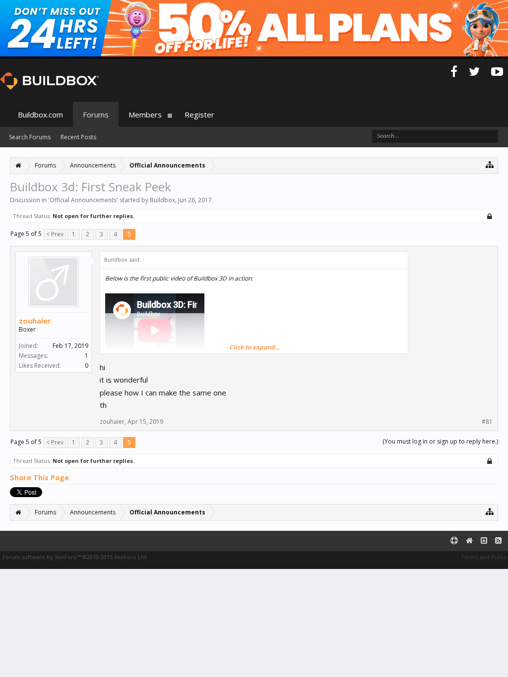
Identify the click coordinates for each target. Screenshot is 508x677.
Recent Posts (78, 137)
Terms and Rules (483, 557)
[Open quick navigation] (490, 164)
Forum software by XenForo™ (75, 557)
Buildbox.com (40, 114)
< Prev (55, 234)
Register (199, 114)
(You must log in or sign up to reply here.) (440, 441)
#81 (487, 422)
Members (145, 114)
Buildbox (162, 200)
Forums (96, 114)
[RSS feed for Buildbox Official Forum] (498, 541)
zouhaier (35, 321)
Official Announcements (83, 200)
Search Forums (30, 137)
